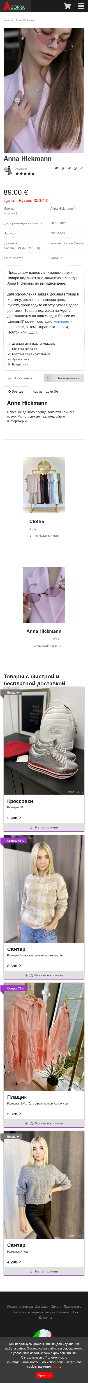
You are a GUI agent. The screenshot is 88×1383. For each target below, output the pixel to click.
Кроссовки (20, 801)
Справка (63, 1312)
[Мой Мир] (81, 168)
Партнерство (72, 1306)
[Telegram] (69, 168)
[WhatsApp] (75, 168)
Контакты (45, 1318)
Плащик (17, 1097)
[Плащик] (44, 1037)
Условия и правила (20, 1306)
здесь (56, 1366)
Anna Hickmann (25, 20)
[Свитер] (44, 889)
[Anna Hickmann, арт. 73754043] (44, 151)
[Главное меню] (81, 6)
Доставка (41, 1306)
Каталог (9, 20)
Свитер (16, 949)
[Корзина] (67, 6)
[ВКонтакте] (56, 168)
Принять (44, 1375)
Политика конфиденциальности (33, 1312)
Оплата (56, 1306)
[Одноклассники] (62, 168)
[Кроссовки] (44, 741)
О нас (75, 1312)
